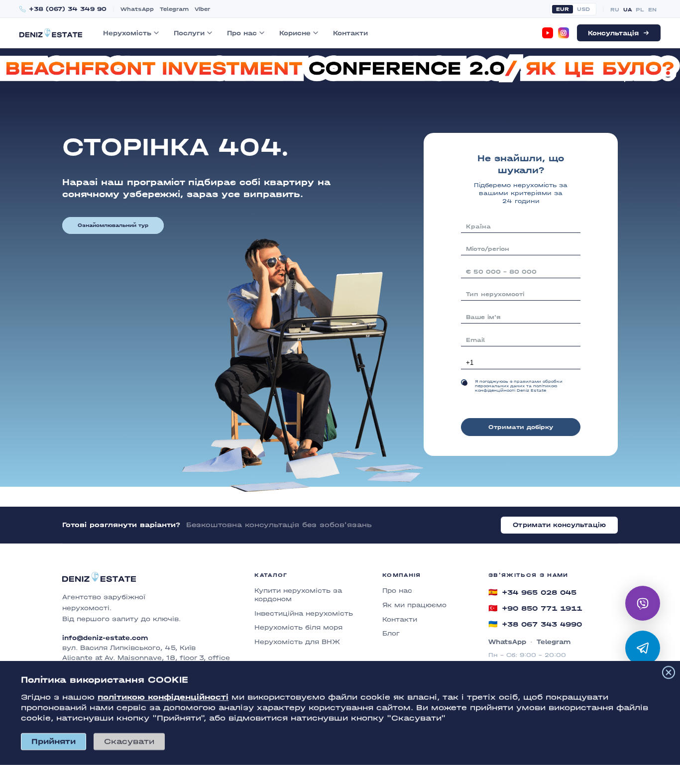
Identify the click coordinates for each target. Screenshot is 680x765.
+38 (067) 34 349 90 (68, 9)
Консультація (613, 33)
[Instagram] (563, 32)
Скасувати (129, 741)
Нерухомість (127, 33)
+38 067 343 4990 (535, 624)
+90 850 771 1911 (535, 608)
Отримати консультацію (559, 525)
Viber (202, 9)
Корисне (295, 33)
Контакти (350, 33)
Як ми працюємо (414, 605)
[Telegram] (642, 648)
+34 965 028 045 (532, 592)
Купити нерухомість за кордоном (298, 595)
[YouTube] (547, 32)
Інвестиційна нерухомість (303, 613)
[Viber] (642, 603)
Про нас (242, 33)
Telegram (174, 9)
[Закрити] (668, 672)
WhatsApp (137, 9)
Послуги (189, 33)
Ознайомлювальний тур (113, 225)
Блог (391, 633)
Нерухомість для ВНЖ (297, 642)
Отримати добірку (520, 427)
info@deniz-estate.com (105, 638)
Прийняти (53, 741)
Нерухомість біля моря (298, 627)
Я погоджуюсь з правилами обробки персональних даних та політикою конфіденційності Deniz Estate (519, 386)
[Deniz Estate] (50, 32)
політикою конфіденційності (163, 697)
